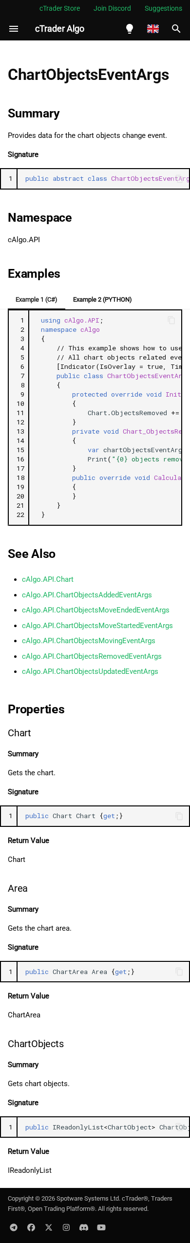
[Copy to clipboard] (179, 179)
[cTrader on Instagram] (66, 1227)
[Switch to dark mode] (129, 28)
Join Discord (112, 8)
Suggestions (163, 8)
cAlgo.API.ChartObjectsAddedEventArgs (87, 595)
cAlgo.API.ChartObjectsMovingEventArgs (88, 640)
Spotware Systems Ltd (88, 1198)
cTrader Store (59, 8)
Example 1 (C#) (36, 299)
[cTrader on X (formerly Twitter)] (49, 1227)
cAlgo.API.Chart (48, 579)
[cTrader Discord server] (84, 1227)
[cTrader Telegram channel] (13, 1227)
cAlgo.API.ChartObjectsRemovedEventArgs (92, 656)
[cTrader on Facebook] (31, 1227)
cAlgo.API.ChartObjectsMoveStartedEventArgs (97, 625)
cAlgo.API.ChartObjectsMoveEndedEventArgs (96, 610)
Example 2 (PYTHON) (102, 299)
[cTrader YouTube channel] (101, 1227)
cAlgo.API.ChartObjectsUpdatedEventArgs (90, 671)
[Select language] (153, 28)
